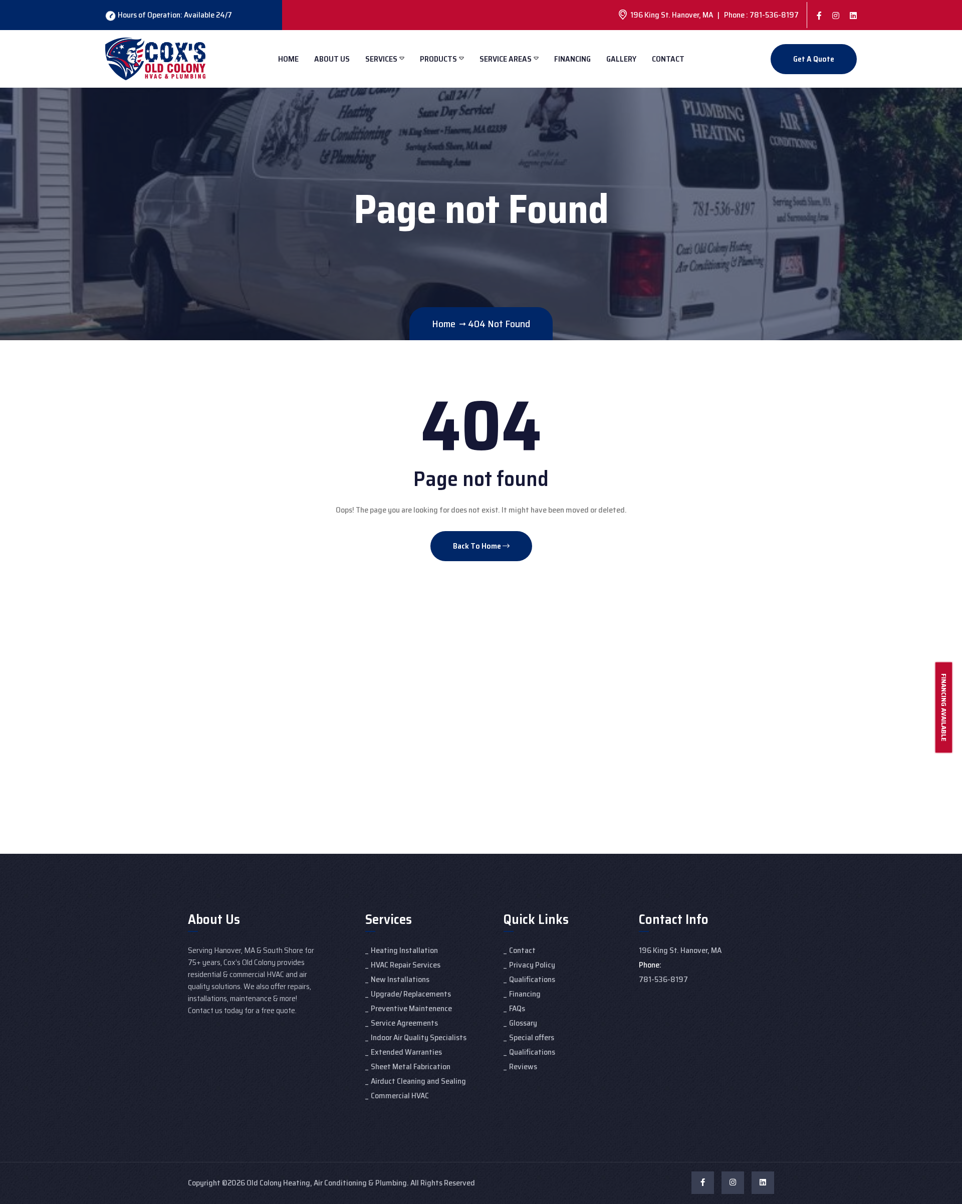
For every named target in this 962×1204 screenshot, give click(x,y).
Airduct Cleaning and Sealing (418, 1081)
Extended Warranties (406, 1052)
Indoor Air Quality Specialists (418, 1037)
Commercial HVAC (400, 1095)
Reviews (523, 1066)
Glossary (523, 1023)
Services (381, 59)
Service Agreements (404, 1023)
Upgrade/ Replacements (411, 994)
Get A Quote (813, 59)
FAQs (517, 1008)
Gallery (621, 59)
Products (438, 59)
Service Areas (505, 59)
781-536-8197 (663, 979)
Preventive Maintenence (411, 1008)
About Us (332, 59)
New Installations (400, 979)
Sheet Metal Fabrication (410, 1066)
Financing (572, 59)
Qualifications (532, 979)
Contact (668, 59)
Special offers (531, 1037)
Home (288, 59)
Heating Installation (404, 950)
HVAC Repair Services (405, 964)
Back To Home (478, 546)
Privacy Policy (532, 964)
